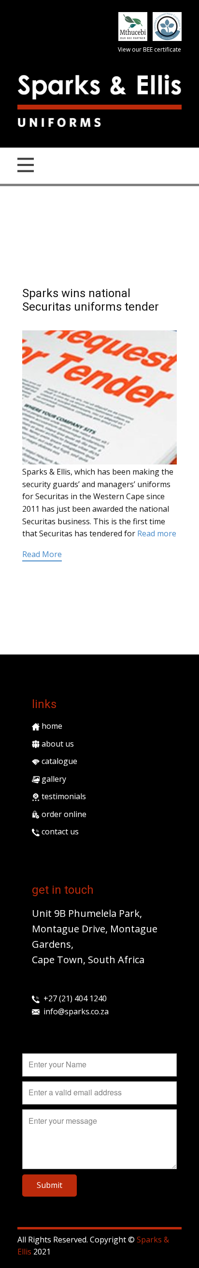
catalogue (58, 761)
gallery (53, 779)
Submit (49, 1185)
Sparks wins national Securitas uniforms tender (90, 300)
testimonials (63, 796)
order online (63, 814)
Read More (42, 554)
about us (57, 743)
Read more (156, 533)
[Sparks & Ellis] (99, 87)
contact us (59, 831)
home (51, 726)
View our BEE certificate (149, 49)
